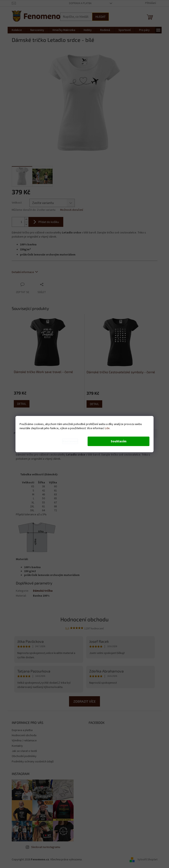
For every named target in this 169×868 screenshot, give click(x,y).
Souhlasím (119, 441)
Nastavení (70, 441)
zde (107, 428)
